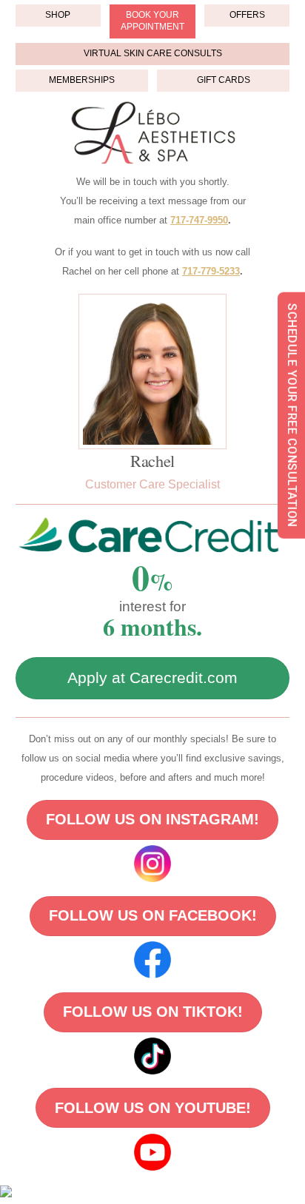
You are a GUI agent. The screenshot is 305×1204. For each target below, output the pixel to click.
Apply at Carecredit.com (152, 677)
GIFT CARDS (223, 79)
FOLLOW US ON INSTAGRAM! (152, 819)
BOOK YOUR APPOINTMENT (152, 20)
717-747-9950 (199, 220)
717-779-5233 (211, 271)
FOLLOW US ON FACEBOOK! (153, 915)
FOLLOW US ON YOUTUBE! (153, 1108)
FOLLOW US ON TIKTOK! (153, 1011)
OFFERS (247, 14)
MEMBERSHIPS (82, 79)
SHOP (57, 14)
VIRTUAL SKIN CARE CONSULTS (153, 53)
